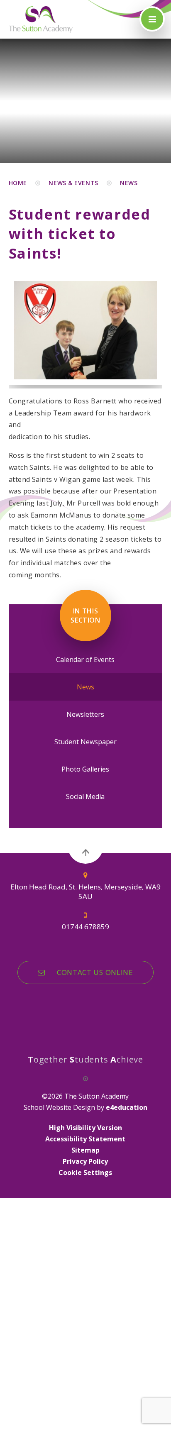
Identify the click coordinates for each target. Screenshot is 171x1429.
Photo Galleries (85, 769)
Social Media (85, 796)
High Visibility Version (85, 1127)
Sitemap (85, 1150)
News (128, 183)
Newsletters (85, 714)
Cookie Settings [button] (85, 1172)
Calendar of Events (85, 659)
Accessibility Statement (85, 1138)
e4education (126, 1107)
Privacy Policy (85, 1161)
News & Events (73, 183)
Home (18, 183)
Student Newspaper (85, 741)
